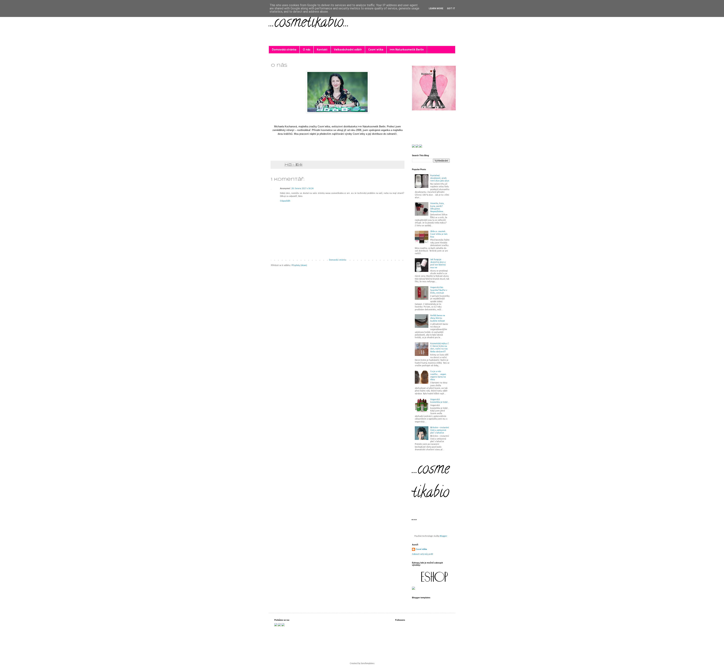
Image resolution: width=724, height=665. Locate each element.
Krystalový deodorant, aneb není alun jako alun (439, 178)
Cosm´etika (375, 49)
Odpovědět (285, 201)
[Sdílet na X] (293, 165)
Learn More (436, 8)
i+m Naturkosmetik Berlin (407, 49)
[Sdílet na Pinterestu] (301, 165)
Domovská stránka (284, 49)
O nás (306, 49)
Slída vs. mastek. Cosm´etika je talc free (438, 234)
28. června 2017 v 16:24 (302, 188)
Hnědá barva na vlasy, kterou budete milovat (437, 318)
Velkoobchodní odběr (348, 49)
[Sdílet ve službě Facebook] (297, 165)
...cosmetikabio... (309, 23)
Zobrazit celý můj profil (422, 554)
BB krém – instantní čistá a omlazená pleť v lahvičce (439, 430)
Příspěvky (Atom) (299, 265)
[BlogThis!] (290, 165)
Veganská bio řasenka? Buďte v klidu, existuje (438, 290)
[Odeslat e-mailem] (286, 165)
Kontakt (322, 49)
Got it (451, 8)
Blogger (443, 536)
